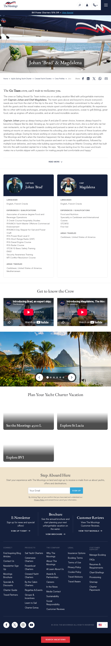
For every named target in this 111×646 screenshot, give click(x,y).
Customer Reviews (55, 609)
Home (5, 79)
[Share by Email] (106, 78)
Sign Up (76, 491)
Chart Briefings (96, 572)
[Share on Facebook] (83, 78)
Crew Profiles (60, 79)
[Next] (71, 377)
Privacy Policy (39, 500)
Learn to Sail (31, 603)
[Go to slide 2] (54, 377)
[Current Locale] (102, 625)
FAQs (92, 559)
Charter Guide (10, 590)
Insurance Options (76, 553)
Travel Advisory (75, 576)
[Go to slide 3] (57, 377)
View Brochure (54, 534)
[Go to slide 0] (47, 377)
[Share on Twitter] (88, 78)
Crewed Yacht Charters (43, 79)
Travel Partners (10, 594)
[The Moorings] (11, 5)
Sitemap (93, 582)
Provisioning (95, 577)
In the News (52, 586)
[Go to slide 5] (63, 377)
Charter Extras (32, 607)
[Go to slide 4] (60, 377)
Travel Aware (74, 581)
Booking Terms (75, 558)
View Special (68, 12)
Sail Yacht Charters (34, 553)
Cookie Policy (74, 572)
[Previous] (39, 377)
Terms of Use (74, 562)
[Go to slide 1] (51, 377)
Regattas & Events (33, 590)
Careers (50, 582)
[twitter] (15, 625)
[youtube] (31, 625)
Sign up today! (19, 531)
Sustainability (52, 596)
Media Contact (53, 591)
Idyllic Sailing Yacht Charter (21, 79)
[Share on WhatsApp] (100, 78)
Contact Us (8, 561)
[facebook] (6, 625)
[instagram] (23, 625)
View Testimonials (89, 531)
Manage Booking (97, 554)
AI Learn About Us (55, 569)
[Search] (80, 5)
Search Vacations (56, 639)
